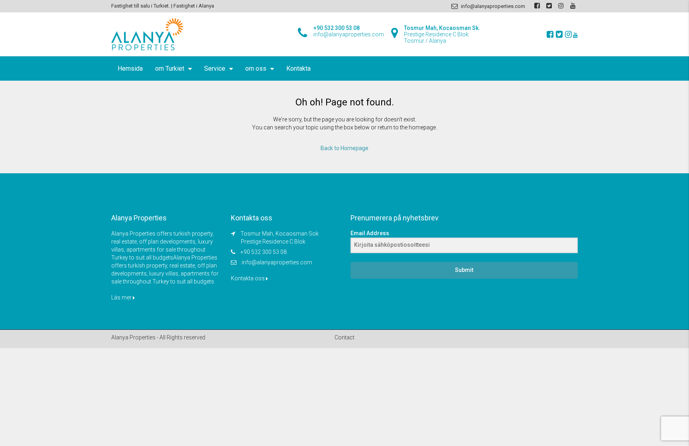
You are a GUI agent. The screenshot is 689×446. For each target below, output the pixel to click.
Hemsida (130, 68)
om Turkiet (169, 68)
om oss (255, 68)
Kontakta (298, 68)
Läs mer (122, 297)
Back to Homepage (344, 148)
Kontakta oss (248, 278)
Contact (344, 337)
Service (214, 68)
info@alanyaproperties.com (277, 262)
